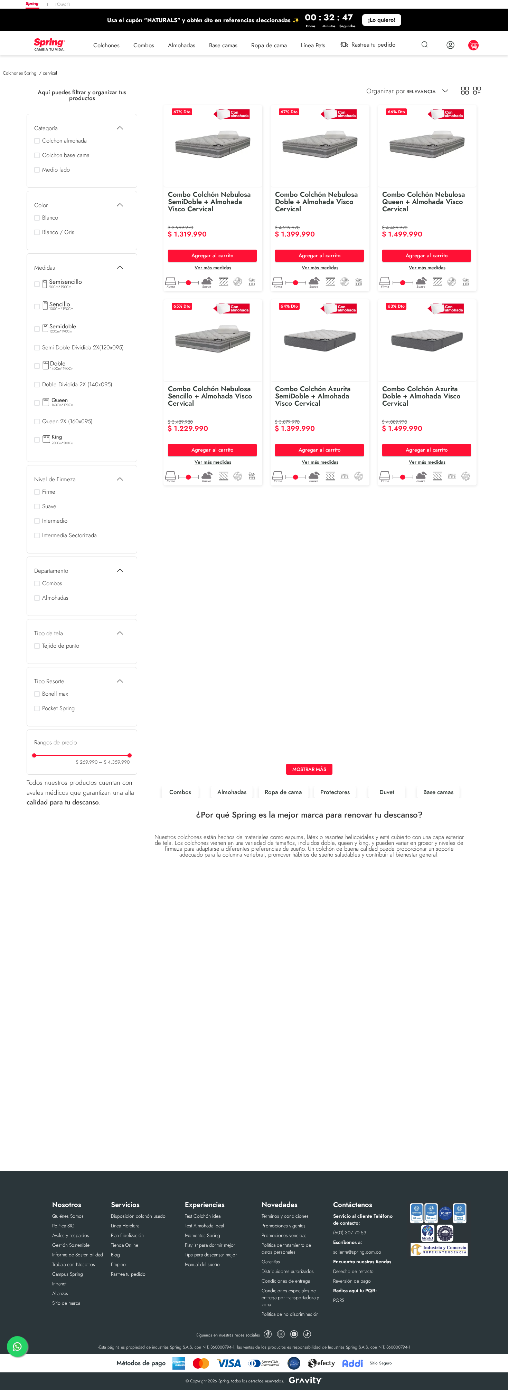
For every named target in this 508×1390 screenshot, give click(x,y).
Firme (48, 492)
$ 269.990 (86, 762)
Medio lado (56, 170)
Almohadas (55, 598)
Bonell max (55, 694)
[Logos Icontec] (439, 1257)
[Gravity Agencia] (305, 1381)
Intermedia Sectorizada (69, 535)
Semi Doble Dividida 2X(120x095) (83, 347)
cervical (50, 73)
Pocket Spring (58, 708)
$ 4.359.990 (114, 762)
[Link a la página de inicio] (19, 73)
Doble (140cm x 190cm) (60, 366)
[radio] (465, 90)
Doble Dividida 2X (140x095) (77, 384)
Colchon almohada (64, 141)
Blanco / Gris (58, 232)
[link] (254, 20)
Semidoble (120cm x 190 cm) (60, 329)
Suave (49, 506)
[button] (82, 128)
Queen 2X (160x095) (67, 421)
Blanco (50, 218)
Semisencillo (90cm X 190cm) (60, 284)
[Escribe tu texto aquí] (267, 1335)
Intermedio (54, 521)
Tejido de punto (60, 646)
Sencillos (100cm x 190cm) (60, 306)
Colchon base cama (66, 155)
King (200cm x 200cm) (60, 440)
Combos (52, 583)
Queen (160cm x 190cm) (60, 403)
